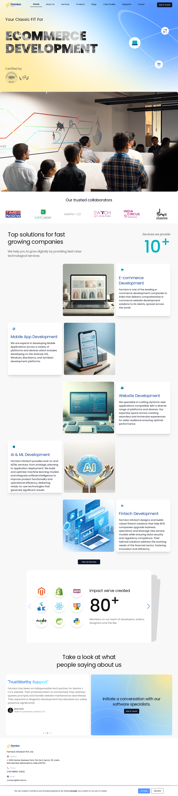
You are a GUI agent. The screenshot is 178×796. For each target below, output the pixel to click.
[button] (43, 733)
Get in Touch (164, 5)
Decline (157, 790)
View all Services (89, 562)
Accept (144, 790)
